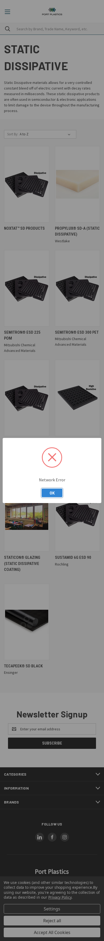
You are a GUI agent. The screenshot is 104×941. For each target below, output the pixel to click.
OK (52, 492)
